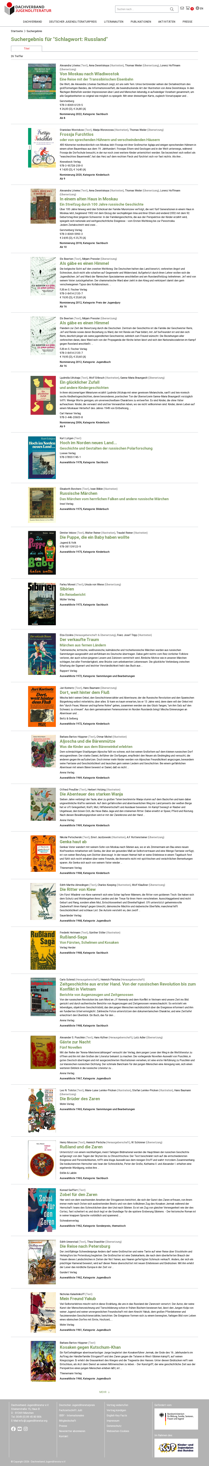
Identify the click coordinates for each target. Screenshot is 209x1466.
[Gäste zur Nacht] (43, 1052)
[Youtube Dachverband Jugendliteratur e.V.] (20, 1429)
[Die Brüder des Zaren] (42, 1110)
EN (201, 8)
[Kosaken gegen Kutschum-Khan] (43, 1361)
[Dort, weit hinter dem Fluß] (42, 706)
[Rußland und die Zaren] (42, 1159)
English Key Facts (117, 1415)
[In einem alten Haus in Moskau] (43, 205)
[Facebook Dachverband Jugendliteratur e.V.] (13, 1429)
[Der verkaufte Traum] (42, 653)
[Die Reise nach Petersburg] (42, 1261)
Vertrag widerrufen (117, 1405)
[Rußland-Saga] (43, 950)
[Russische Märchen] (42, 504)
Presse (63, 1425)
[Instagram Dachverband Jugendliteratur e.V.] (26, 1429)
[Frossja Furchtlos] (42, 147)
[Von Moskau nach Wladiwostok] (42, 81)
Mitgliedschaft (67, 1420)
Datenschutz (114, 1425)
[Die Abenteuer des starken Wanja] (43, 803)
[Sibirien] (42, 603)
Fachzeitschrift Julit (70, 1410)
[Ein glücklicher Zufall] (43, 395)
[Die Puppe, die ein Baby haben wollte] (42, 552)
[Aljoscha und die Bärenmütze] (43, 750)
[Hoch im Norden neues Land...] (42, 457)
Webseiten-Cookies (118, 1431)
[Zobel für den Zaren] (42, 1209)
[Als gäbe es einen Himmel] (43, 276)
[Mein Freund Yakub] (43, 1312)
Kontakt (63, 1436)
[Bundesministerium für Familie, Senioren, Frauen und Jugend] (176, 1418)
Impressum (113, 1420)
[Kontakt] (182, 8)
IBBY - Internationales (71, 1415)
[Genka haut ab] (43, 853)
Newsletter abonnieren (72, 1431)
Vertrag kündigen (116, 1410)
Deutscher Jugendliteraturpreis (77, 1405)
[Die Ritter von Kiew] (43, 901)
